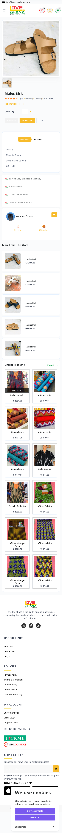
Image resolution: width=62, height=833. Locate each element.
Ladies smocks (17, 395)
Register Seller (11, 722)
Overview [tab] (24, 139)
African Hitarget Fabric (17, 544)
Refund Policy (10, 684)
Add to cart (27, 120)
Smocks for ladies (17, 506)
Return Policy (10, 689)
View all (51, 365)
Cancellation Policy (13, 694)
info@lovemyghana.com (18, 2)
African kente (44, 395)
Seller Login (9, 717)
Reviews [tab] (38, 139)
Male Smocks (44, 469)
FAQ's (7, 656)
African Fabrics (44, 506)
